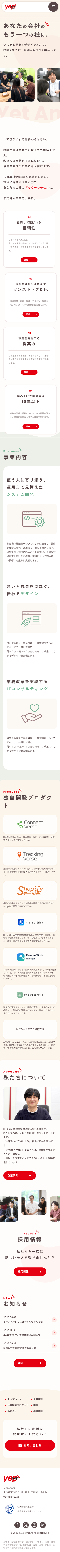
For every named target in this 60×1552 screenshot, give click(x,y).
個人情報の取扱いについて (30, 1511)
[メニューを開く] (53, 7)
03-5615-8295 (11, 1496)
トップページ (15, 1399)
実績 (35, 1405)
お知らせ (12, 1411)
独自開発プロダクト (18, 1405)
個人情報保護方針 (26, 1506)
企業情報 (38, 1399)
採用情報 (38, 1411)
